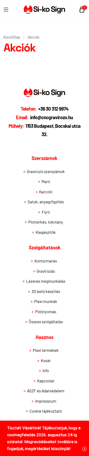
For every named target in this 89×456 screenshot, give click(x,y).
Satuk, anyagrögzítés (46, 201)
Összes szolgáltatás (46, 321)
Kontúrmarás (45, 260)
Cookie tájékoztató (45, 411)
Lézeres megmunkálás (45, 281)
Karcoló (45, 191)
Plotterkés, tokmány (45, 222)
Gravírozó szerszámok (46, 171)
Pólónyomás (45, 311)
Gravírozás (46, 271)
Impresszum (45, 401)
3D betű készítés (46, 291)
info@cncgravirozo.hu (44, 117)
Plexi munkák (45, 301)
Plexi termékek (46, 350)
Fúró (46, 212)
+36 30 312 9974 (45, 109)
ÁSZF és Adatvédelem (45, 390)
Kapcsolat (45, 380)
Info (45, 370)
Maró (46, 181)
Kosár (46, 360)
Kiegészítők (46, 232)
